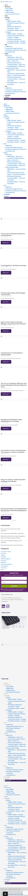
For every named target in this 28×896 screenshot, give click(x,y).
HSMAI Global (9, 10)
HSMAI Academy (10, 12)
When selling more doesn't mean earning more (12, 545)
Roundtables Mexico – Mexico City (16, 66)
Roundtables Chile (10, 52)
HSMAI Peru (9, 88)
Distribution (3, 553)
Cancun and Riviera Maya (12, 68)
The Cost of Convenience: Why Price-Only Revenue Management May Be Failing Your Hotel (14, 385)
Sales (2, 569)
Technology (4, 567)
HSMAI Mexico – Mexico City (14, 57)
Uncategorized (4, 566)
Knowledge (7, 95)
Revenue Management (6, 564)
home (6, 5)
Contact (7, 97)
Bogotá (7, 19)
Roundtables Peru (10, 93)
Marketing (3, 562)
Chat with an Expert (6, 551)
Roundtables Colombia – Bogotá (15, 30)
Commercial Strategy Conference (14, 48)
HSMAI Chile (9, 46)
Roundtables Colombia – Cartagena (16, 43)
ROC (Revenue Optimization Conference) (16, 50)
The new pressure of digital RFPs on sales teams (12, 533)
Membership (8, 98)
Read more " (6, 242)
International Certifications (12, 14)
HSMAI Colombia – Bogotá (14, 21)
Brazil (6, 15)
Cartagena (8, 32)
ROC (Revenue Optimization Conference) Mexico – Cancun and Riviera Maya (16, 79)
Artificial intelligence (6, 559)
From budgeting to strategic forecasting (13, 265)
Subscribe (14, 586)
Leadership (3, 560)
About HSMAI (9, 8)
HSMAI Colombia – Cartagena (14, 34)
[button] (14, 102)
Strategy (3, 555)
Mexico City (9, 55)
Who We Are (8, 6)
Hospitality (3, 557)
